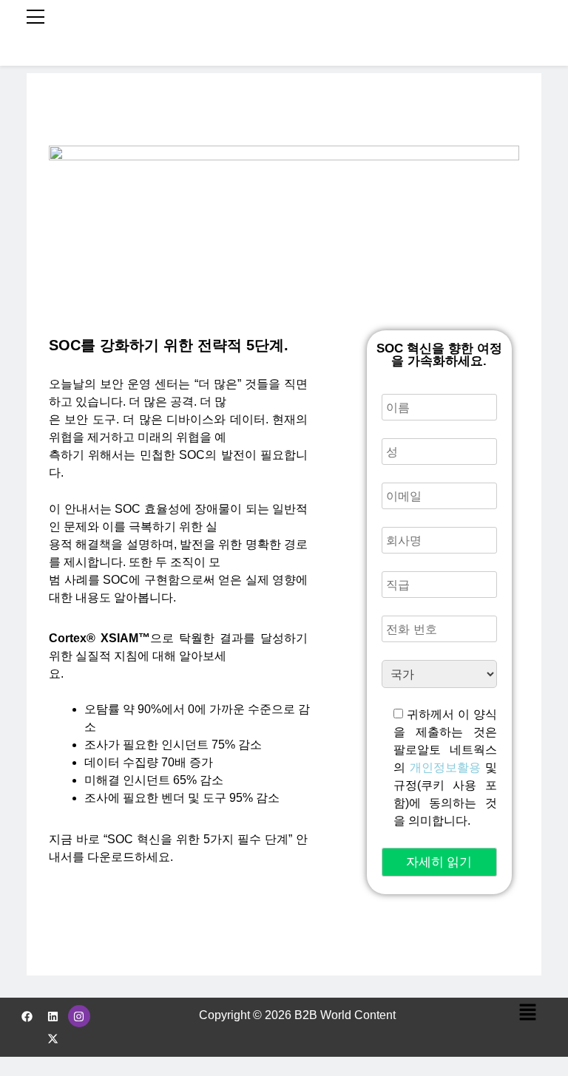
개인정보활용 (445, 767)
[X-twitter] (53, 1038)
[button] (527, 1013)
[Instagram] (79, 1016)
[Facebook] (27, 1016)
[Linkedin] (53, 1016)
